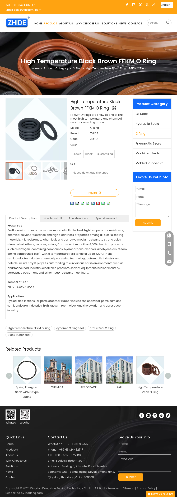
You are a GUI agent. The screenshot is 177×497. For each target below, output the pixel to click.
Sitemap (128, 488)
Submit (148, 223)
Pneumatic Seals (148, 143)
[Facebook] (126, 4)
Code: (74, 139)
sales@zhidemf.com (27, 10)
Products (12, 450)
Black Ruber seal (19, 335)
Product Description (22, 218)
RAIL (117, 387)
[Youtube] (147, 4)
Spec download (106, 218)
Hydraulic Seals (147, 123)
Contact (11, 477)
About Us (12, 455)
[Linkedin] (133, 4)
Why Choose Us (16, 461)
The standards (78, 218)
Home (10, 444)
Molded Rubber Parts (152, 163)
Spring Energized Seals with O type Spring (24, 392)
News (9, 472)
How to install (53, 218)
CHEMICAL (55, 387)
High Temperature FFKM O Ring (29, 328)
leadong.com (34, 493)
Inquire (92, 193)
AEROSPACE (86, 387)
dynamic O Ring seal (70, 328)
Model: (74, 128)
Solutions (12, 466)
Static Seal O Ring (102, 328)
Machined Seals (148, 153)
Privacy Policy (146, 488)
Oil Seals (142, 114)
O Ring (140, 133)
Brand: (74, 133)
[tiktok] (153, 4)
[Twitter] (140, 4)
